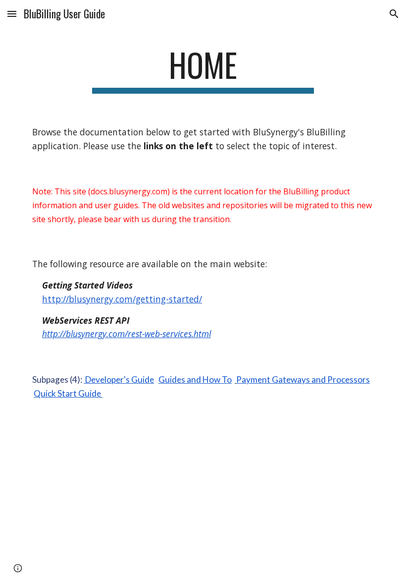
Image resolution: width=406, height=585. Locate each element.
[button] (12, 13)
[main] (203, 70)
